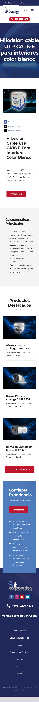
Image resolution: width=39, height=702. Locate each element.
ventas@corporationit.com (19, 615)
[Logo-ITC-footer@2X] (19, 580)
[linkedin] (27, 597)
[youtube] (22, 597)
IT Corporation (15, 687)
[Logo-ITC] (11, 8)
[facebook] (11, 597)
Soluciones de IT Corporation (18, 3)
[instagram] (17, 597)
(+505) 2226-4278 (22, 605)
